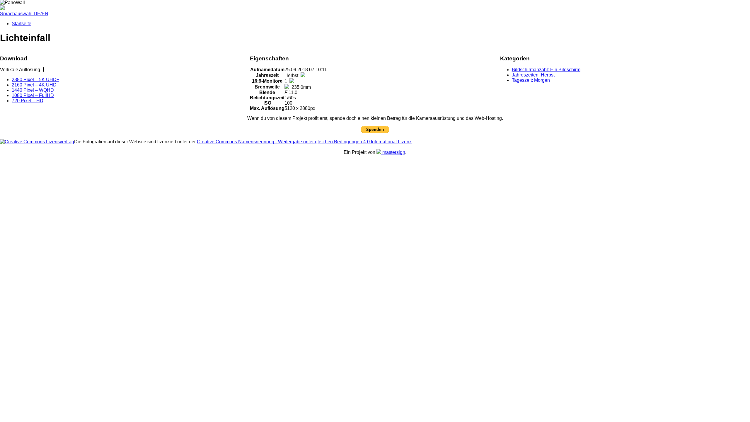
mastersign (393, 152)
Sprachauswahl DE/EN (24, 13)
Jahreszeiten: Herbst (533, 74)
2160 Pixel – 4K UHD (34, 84)
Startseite (21, 23)
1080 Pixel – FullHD (33, 95)
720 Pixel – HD (27, 100)
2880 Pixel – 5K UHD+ (35, 79)
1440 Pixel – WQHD (33, 90)
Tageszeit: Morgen (531, 80)
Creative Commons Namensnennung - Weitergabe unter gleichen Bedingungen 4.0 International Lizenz (304, 141)
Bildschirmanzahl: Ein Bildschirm (546, 69)
